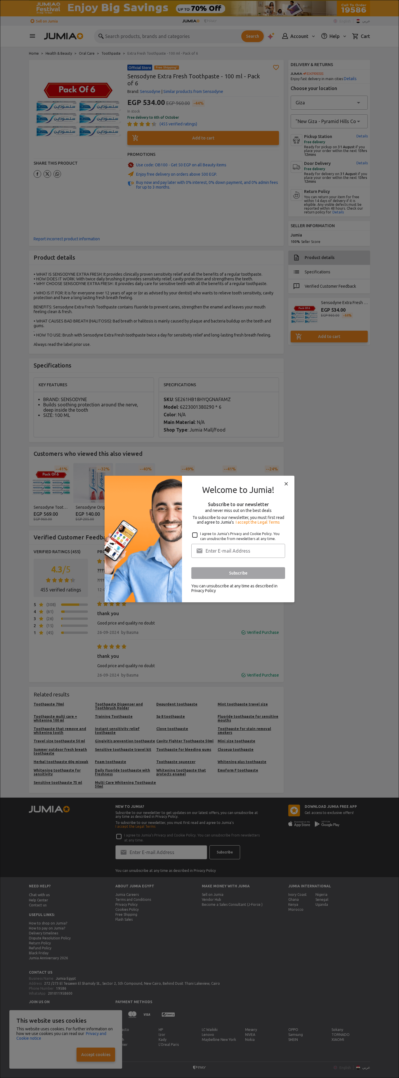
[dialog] (199, 539)
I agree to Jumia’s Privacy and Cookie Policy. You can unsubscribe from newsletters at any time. (240, 536)
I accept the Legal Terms (258, 522)
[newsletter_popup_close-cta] (286, 484)
